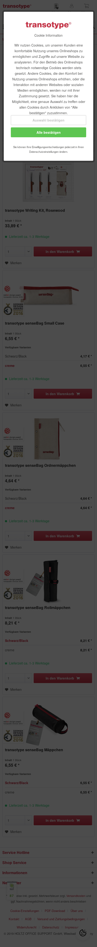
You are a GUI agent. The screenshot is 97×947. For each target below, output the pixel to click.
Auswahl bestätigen (48, 120)
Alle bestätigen (48, 132)
